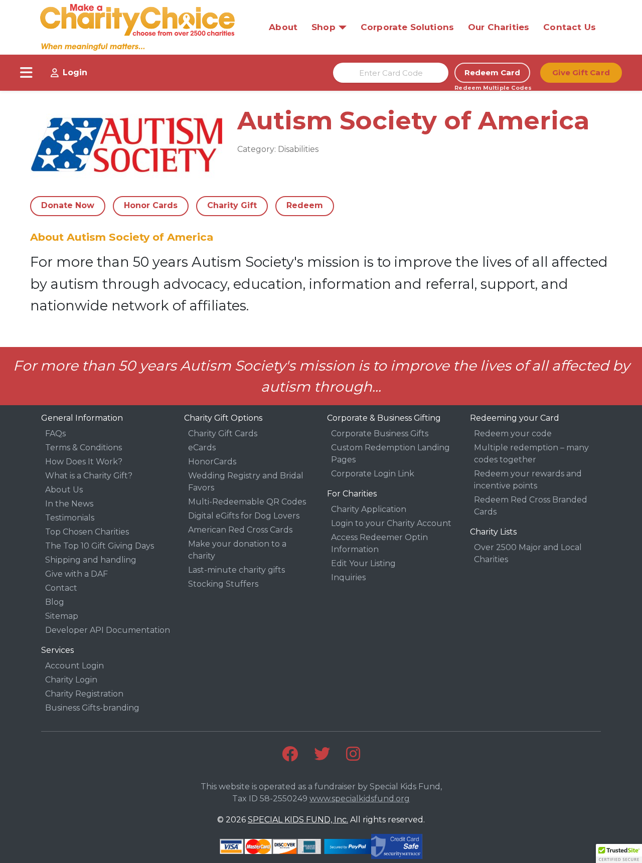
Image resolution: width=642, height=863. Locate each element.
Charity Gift (232, 205)
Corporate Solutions (407, 27)
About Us (64, 489)
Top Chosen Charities (87, 532)
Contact (61, 588)
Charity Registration (84, 694)
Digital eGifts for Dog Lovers (243, 516)
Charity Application (368, 509)
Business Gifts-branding (92, 708)
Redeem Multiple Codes (492, 87)
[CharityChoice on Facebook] (290, 754)
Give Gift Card (581, 72)
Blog (54, 602)
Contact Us (569, 27)
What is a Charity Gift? (88, 475)
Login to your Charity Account (391, 523)
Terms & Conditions (83, 447)
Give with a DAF (76, 574)
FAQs (55, 433)
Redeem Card (492, 72)
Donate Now (67, 205)
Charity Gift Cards (222, 433)
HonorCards (212, 461)
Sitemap (61, 616)
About (283, 27)
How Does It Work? (83, 461)
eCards (202, 447)
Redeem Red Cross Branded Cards (530, 505)
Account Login (74, 665)
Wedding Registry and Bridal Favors (245, 481)
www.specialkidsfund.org (359, 798)
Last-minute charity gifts (236, 570)
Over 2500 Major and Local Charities (528, 553)
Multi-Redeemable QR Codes (247, 501)
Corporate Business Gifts (379, 433)
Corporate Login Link (372, 473)
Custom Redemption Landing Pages (390, 453)
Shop (323, 27)
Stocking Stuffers (223, 584)
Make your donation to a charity (237, 550)
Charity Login (71, 679)
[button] (619, 853)
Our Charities (498, 27)
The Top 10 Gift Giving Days (99, 546)
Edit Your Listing (363, 563)
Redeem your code (513, 433)
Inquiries (348, 577)
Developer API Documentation (107, 630)
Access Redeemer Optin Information (379, 543)
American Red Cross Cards (240, 530)
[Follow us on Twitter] (322, 754)
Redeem (304, 205)
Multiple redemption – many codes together (531, 453)
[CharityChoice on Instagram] (353, 754)
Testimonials (69, 518)
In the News (69, 503)
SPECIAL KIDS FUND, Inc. (298, 819)
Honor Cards (151, 205)
